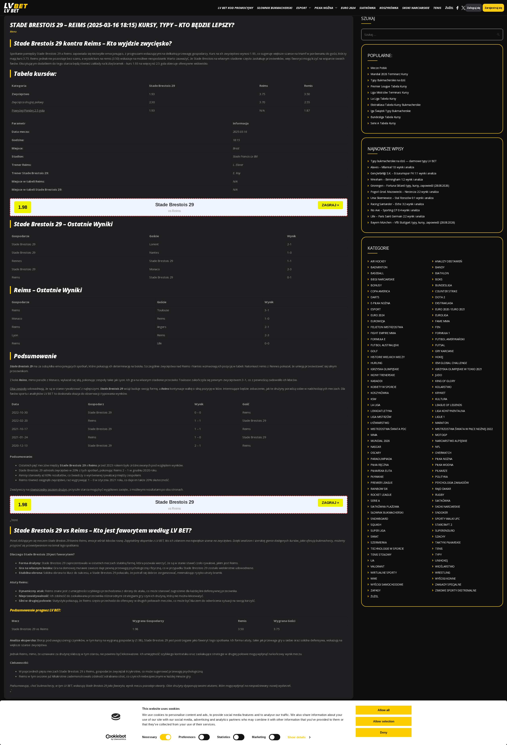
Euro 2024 (348, 8)
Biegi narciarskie (383, 279)
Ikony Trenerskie (383, 375)
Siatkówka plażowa (385, 506)
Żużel (449, 8)
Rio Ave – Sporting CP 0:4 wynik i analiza (395, 210)
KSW (373, 399)
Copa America (380, 291)
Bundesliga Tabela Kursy (386, 117)
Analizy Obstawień (448, 261)
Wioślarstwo (445, 566)
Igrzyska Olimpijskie (385, 369)
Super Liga (378, 530)
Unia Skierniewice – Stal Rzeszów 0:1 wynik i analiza (402, 198)
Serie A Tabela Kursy (383, 123)
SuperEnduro (445, 530)
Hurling (376, 363)
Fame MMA (442, 321)
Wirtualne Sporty (383, 572)
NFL (437, 447)
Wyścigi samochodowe (387, 584)
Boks (438, 279)
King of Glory (445, 381)
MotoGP (441, 435)
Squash (376, 524)
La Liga (375, 405)
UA (372, 560)
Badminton (379, 267)
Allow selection (383, 721)
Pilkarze (441, 471)
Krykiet (440, 393)
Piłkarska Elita (381, 471)
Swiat (375, 536)
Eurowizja (378, 321)
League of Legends (448, 405)
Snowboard (379, 519)
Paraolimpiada (381, 459)
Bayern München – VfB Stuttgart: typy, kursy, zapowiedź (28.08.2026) (413, 222)
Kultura (441, 399)
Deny (383, 732)
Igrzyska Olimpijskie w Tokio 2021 (458, 369)
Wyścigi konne (445, 578)
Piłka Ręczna (380, 465)
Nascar (376, 447)
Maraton (442, 423)
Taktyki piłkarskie (447, 542)
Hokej (439, 357)
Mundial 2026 (380, 441)
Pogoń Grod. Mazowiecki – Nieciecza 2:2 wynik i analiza (405, 192)
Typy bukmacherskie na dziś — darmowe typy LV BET (404, 161)
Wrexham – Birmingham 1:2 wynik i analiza (397, 179)
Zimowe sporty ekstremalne (455, 590)
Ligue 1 (440, 417)
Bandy (439, 267)
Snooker (441, 512)
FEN (437, 327)
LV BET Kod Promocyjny (235, 8)
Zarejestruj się (493, 8)
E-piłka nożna (380, 303)
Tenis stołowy (381, 554)
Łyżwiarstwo (380, 423)
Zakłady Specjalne (448, 584)
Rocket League (381, 495)
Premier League (381, 482)
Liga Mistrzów (381, 417)
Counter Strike (446, 291)
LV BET (11, 10)
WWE (374, 578)
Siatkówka (367, 8)
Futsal (440, 345)
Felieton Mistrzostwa (387, 327)
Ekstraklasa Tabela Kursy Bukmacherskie (396, 105)
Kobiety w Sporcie (383, 387)
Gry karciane (444, 351)
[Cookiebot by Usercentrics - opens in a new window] (116, 737)
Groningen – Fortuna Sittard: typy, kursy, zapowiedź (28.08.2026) (410, 185)
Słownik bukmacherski (274, 8)
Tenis (437, 8)
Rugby (439, 495)
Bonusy (376, 285)
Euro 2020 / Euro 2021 (450, 309)
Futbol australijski (385, 345)
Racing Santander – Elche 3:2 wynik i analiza (397, 204)
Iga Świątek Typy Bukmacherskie (391, 111)
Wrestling (442, 572)
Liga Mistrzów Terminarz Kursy (390, 92)
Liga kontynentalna (450, 411)
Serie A (375, 500)
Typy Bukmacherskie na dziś (388, 80)
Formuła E (378, 339)
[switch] (204, 737)
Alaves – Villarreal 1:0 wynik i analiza (392, 167)
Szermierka (379, 542)
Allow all (384, 710)
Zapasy (375, 590)
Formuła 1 (442, 333)
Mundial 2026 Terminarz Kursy (389, 74)
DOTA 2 (440, 297)
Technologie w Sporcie (387, 548)
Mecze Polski (379, 68)
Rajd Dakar (443, 489)
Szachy (440, 536)
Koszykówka (388, 8)
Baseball (377, 273)
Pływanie (377, 477)
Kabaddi (376, 381)
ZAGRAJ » (330, 205)
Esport (301, 8)
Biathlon (442, 273)
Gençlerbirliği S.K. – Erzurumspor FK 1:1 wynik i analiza (403, 173)
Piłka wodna (444, 465)
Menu (13, 31)
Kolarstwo (443, 387)
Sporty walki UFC (447, 519)
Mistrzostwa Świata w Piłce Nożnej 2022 (464, 429)
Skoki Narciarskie (415, 8)
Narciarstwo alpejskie (451, 441)
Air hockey (378, 261)
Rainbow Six (379, 489)
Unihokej (441, 560)
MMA (374, 435)
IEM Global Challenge (451, 363)
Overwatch (443, 453)
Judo (438, 375)
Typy (438, 554)
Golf (374, 351)
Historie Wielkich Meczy (388, 357)
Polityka (441, 477)
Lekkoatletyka (381, 411)
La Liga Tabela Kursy (383, 98)
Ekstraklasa (444, 303)
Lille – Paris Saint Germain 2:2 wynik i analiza (398, 216)
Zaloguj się (473, 8)
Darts (375, 297)
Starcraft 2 (443, 524)
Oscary (376, 453)
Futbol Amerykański (449, 339)
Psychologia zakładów (452, 482)
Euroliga (441, 315)
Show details (297, 737)
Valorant (377, 566)
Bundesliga (443, 285)
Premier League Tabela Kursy (389, 86)
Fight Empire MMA (383, 333)
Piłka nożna (323, 8)
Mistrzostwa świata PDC (388, 429)
